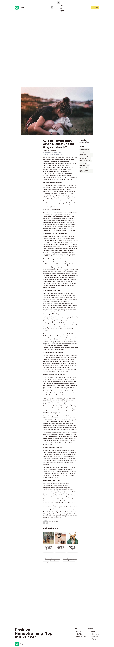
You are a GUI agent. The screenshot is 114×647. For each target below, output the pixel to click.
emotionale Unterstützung (84, 155)
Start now (95, 7)
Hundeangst (83, 163)
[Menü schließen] (58, 2)
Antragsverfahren (84, 152)
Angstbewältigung (85, 149)
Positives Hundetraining (50, 150)
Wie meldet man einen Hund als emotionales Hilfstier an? (48, 548)
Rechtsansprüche (84, 165)
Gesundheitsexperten (85, 160)
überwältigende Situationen (84, 170)
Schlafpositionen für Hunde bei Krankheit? (60, 547)
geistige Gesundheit (85, 158)
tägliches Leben (84, 167)
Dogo (22, 7)
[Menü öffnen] (52, 7)
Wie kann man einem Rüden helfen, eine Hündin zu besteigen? (72, 548)
